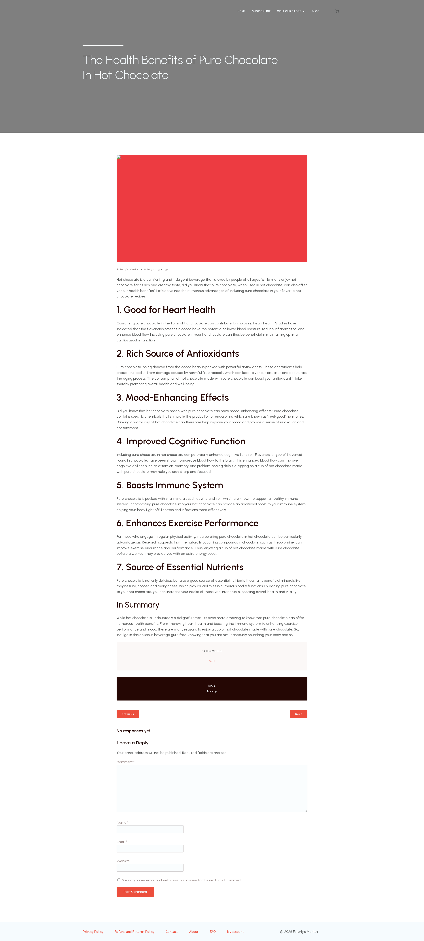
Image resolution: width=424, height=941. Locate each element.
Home (241, 11)
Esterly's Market (128, 269)
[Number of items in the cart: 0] (337, 11)
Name (123, 822)
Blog (315, 11)
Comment (126, 762)
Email (122, 842)
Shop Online (261, 11)
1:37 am (168, 269)
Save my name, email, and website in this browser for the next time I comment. (182, 880)
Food (212, 661)
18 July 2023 (151, 269)
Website (123, 861)
